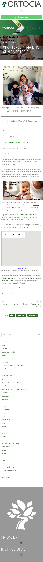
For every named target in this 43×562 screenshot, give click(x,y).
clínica (12, 315)
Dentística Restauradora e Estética (11, 382)
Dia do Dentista (6, 386)
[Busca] (39, 335)
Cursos (4, 372)
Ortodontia (5, 453)
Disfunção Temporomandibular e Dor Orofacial (15, 389)
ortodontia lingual (6, 457)
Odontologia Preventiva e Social (10, 443)
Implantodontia (6, 420)
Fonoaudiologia (6, 409)
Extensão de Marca (7, 399)
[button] (21, 10)
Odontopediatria (6, 447)
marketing (4, 433)
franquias (4, 416)
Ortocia (4, 450)
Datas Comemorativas (8, 376)
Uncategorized (6, 477)
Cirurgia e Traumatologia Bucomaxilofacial (14, 366)
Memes (4, 437)
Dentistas (4, 379)
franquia (4, 413)
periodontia (5, 460)
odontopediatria (32, 315)
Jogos (3, 430)
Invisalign (4, 423)
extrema (4, 403)
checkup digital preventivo (27, 215)
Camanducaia (5, 355)
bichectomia (5, 349)
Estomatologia (6, 396)
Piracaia (4, 464)
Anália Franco (5, 342)
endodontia (5, 393)
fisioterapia (5, 406)
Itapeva (4, 426)
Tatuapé (4, 474)
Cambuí (4, 359)
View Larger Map (21, 268)
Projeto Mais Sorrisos (8, 467)
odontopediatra (21, 315)
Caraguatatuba (6, 362)
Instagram (36, 288)
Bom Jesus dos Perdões (8, 352)
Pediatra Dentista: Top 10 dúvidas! (13, 278)
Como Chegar (5, 369)
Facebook (17, 288)
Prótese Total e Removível (9, 470)
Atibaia (3, 345)
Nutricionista (5, 440)
